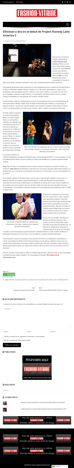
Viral (38, 465)
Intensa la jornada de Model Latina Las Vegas (53, 289)
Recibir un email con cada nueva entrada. (17, 340)
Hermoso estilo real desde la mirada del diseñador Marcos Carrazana (43, 402)
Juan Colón (24, 279)
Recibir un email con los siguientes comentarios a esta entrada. (25, 336)
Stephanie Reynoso (64, 279)
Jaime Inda (11, 279)
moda (35, 279)
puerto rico (56, 279)
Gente (11, 277)
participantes (62, 101)
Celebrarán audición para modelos (24, 289)
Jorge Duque (60, 103)
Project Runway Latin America (45, 279)
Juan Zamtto (31, 279)
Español (57, 466)
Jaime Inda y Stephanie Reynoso (39, 82)
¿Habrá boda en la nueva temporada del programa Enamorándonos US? (43, 409)
